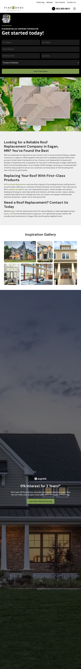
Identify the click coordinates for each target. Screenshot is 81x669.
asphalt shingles (16, 189)
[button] (74, 8)
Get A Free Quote (40, 71)
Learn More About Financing (40, 501)
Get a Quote (60, 2)
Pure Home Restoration (16, 184)
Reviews (50, 2)
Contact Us (71, 2)
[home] (13, 9)
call (11, 213)
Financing (40, 2)
